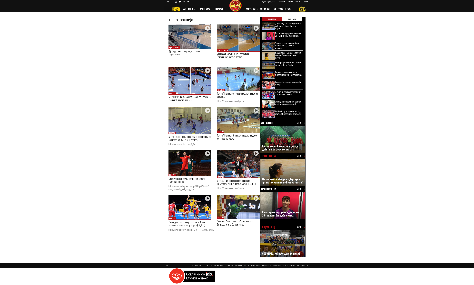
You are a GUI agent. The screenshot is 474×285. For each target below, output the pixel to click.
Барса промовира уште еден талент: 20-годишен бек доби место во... (288, 34)
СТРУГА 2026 (252, 9)
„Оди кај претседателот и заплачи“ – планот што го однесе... (288, 93)
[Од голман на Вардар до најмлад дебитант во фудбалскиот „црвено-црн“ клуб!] (282, 140)
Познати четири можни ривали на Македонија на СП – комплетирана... (288, 73)
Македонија (189, 9)
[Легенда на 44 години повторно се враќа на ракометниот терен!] (268, 104)
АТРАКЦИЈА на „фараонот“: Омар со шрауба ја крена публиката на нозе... (189, 98)
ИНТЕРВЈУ (278, 9)
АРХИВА (306, 2)
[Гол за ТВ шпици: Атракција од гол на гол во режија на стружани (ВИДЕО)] (238, 79)
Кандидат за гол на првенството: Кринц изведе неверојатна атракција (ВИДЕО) (187, 223)
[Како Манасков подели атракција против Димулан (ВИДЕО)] (189, 163)
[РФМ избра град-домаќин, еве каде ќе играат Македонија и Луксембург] (268, 114)
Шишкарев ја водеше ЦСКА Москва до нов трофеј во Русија (288, 64)
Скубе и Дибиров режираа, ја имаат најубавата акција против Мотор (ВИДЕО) (236, 182)
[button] (168, 2)
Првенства (205, 9)
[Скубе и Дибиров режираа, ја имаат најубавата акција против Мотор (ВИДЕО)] (238, 164)
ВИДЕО (221, 90)
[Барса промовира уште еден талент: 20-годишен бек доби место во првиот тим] (268, 36)
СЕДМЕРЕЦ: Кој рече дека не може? (281, 253)
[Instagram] (176, 1)
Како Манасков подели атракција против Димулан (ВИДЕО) (187, 180)
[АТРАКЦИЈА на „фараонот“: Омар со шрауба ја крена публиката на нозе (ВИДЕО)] (189, 80)
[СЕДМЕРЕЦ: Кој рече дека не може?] (282, 245)
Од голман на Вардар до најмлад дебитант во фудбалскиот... (280, 147)
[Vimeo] (184, 1)
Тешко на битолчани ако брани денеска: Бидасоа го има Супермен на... (235, 222)
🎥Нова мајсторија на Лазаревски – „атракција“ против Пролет (234, 55)
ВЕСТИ (288, 9)
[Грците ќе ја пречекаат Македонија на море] (268, 85)
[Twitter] (180, 1)
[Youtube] (188, 1)
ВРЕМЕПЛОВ (266, 265)
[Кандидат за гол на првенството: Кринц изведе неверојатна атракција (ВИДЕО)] (189, 207)
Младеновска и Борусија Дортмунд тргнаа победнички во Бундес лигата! (288, 55)
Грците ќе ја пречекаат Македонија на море (288, 83)
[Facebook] (172, 1)
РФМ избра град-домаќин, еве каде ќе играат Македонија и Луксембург (288, 112)
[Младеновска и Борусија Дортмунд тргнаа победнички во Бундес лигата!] (268, 56)
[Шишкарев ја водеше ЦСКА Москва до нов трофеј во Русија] (268, 65)
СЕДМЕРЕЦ (277, 265)
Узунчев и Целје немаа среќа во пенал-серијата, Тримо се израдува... (287, 45)
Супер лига (174, 47)
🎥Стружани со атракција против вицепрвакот (184, 52)
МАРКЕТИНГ (298, 2)
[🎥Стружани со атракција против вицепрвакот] (189, 36)
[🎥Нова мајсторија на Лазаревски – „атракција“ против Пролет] (238, 37)
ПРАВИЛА (290, 2)
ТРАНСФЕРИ (255, 265)
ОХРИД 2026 (266, 9)
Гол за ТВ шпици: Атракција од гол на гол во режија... (237, 94)
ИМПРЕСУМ (282, 2)
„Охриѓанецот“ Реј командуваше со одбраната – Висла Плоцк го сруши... (288, 26)
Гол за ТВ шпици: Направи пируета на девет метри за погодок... (237, 136)
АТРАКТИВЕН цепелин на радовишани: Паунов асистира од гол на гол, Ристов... (189, 138)
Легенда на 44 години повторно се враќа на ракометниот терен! (288, 103)
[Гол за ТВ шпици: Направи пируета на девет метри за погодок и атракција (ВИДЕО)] (238, 120)
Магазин (219, 9)
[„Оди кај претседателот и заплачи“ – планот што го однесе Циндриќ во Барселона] (268, 95)
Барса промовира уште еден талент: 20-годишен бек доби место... (281, 213)
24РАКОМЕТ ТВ (302, 265)
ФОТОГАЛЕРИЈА (289, 265)
